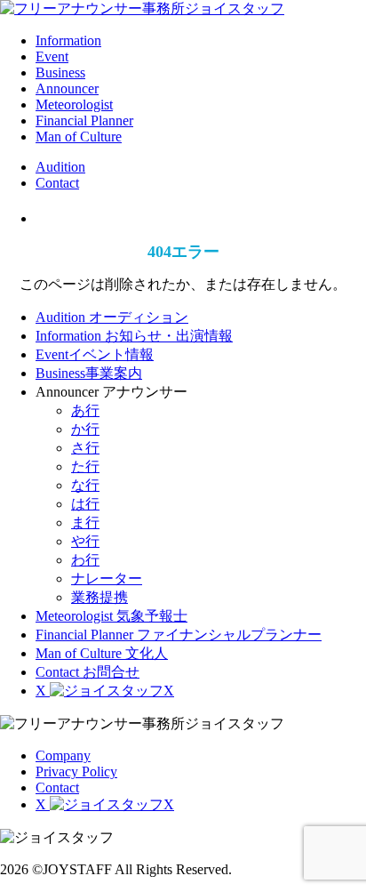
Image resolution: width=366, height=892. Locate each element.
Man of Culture (79, 136)
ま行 (85, 522)
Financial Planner (84, 120)
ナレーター (106, 578)
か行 (85, 429)
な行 (85, 485)
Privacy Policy (76, 771)
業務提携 (99, 597)
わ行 (85, 559)
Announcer (67, 88)
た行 (85, 466)
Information (68, 40)
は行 (85, 503)
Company (63, 755)
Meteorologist (74, 104)
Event (52, 56)
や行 (85, 541)
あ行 (85, 410)
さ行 (85, 447)
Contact (57, 182)
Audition (60, 166)
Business (60, 72)
